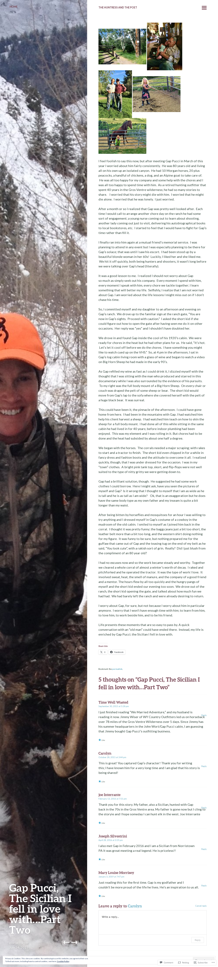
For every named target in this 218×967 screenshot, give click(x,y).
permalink (117, 669)
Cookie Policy (63, 961)
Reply (204, 715)
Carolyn (135, 906)
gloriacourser (19, 943)
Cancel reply (201, 906)
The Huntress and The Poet (117, 7)
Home (14, 6)
